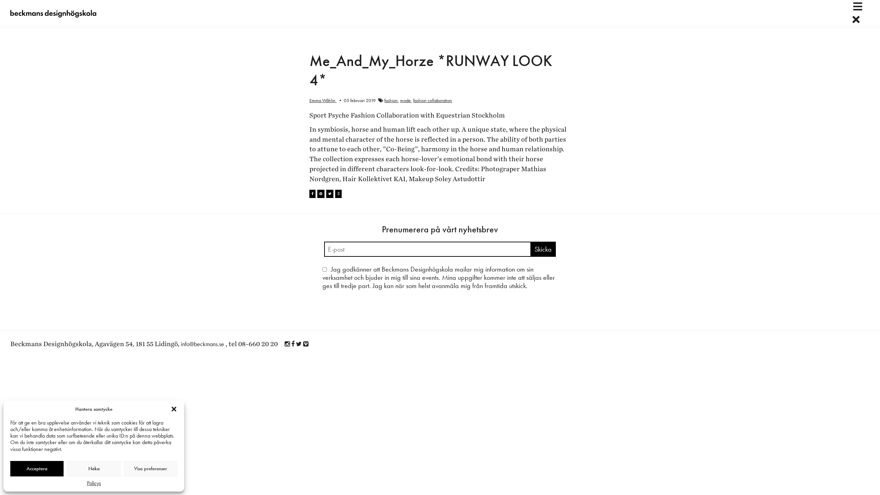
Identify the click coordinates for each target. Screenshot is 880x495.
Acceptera (36, 468)
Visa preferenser (150, 468)
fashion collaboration (432, 100)
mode (405, 100)
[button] (173, 409)
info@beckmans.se (202, 344)
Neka (94, 468)
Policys (94, 483)
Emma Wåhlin (323, 100)
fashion (391, 100)
